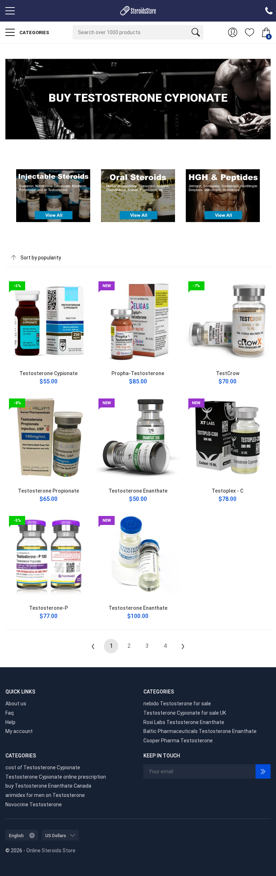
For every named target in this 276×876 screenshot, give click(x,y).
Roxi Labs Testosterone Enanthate (183, 722)
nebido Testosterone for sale (177, 703)
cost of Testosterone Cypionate (42, 767)
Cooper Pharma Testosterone (178, 740)
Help (10, 722)
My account (19, 731)
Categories (33, 32)
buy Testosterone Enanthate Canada (48, 786)
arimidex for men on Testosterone (45, 795)
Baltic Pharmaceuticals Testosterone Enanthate (200, 731)
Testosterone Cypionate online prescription (55, 777)
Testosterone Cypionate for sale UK (184, 713)
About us (15, 703)
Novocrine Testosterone (33, 804)
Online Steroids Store (50, 850)
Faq (9, 713)
